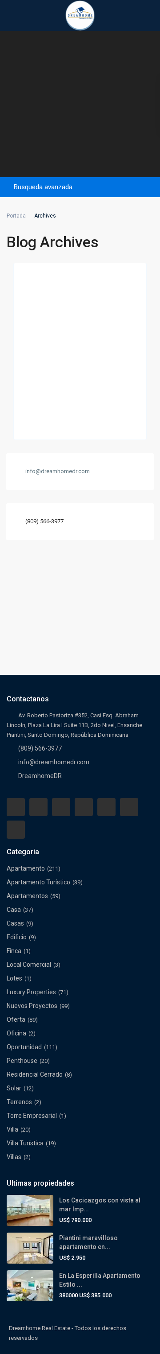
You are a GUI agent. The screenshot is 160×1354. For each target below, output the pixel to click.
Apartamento (26, 868)
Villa (12, 1129)
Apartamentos (27, 895)
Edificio (17, 937)
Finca (14, 950)
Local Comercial (29, 964)
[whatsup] (38, 807)
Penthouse (22, 1060)
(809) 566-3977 (44, 521)
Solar (14, 1088)
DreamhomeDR (40, 775)
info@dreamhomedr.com (53, 762)
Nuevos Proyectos (32, 1005)
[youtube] (129, 807)
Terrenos (19, 1101)
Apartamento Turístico (38, 882)
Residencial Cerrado (35, 1074)
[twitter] (61, 807)
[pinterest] (106, 807)
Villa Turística (25, 1143)
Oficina (16, 1033)
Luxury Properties (31, 992)
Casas (15, 923)
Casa (14, 909)
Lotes (14, 978)
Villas (14, 1156)
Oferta (16, 1019)
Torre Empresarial (32, 1115)
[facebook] (16, 807)
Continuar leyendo (46, 423)
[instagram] (16, 830)
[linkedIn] (84, 807)
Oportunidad (24, 1047)
